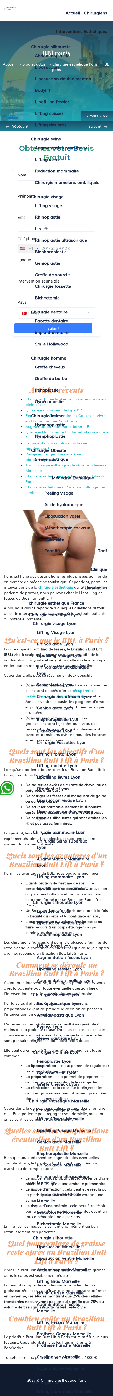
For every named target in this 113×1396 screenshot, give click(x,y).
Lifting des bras (50, 124)
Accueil (73, 12)
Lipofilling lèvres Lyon (58, 777)
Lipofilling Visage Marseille (64, 1130)
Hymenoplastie (50, 424)
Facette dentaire (51, 320)
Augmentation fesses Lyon (64, 957)
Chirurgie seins (46, 138)
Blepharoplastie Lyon (58, 719)
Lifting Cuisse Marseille (60, 1292)
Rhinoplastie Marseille (59, 1164)
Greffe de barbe (51, 378)
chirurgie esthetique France (56, 603)
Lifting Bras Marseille (58, 1281)
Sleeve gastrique (51, 459)
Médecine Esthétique (73, 477)
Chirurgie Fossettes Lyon (62, 742)
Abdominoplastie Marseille (64, 1269)
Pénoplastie (47, 390)
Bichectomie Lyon (55, 730)
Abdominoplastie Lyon (59, 934)
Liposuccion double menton (63, 78)
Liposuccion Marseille (58, 1246)
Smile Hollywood (51, 343)
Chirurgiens (95, 12)
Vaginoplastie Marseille (60, 1368)
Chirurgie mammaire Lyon (59, 832)
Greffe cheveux (50, 366)
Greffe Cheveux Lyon (58, 1084)
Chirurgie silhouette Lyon (58, 902)
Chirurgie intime (47, 415)
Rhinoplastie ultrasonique (61, 240)
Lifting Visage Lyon (56, 632)
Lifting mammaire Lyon (60, 876)
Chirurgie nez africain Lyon (64, 696)
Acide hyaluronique (63, 504)
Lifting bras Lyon (54, 945)
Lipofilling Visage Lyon (60, 655)
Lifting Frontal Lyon (56, 754)
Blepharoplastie (51, 251)
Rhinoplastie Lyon (55, 643)
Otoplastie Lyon (53, 788)
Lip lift (41, 228)
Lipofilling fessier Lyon (59, 968)
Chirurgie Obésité (48, 450)
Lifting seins (47, 159)
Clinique (99, 569)
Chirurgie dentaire (49, 311)
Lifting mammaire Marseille (65, 1391)
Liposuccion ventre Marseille (65, 1258)
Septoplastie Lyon (55, 684)
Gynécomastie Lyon (56, 1072)
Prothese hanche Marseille (63, 1345)
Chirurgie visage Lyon (54, 623)
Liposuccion (47, 67)
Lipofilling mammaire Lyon (64, 888)
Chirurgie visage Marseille (59, 1109)
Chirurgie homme (48, 358)
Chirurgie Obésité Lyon (56, 994)
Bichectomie (47, 297)
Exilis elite (54, 539)
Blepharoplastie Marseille (62, 1153)
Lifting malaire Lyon (57, 765)
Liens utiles (96, 587)
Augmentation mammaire (61, 147)
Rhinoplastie (47, 217)
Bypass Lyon (49, 1026)
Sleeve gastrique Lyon (59, 1038)
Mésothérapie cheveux (67, 527)
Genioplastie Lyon (55, 707)
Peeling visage (58, 493)
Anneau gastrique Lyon (60, 1015)
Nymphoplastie (50, 436)
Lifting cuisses (49, 113)
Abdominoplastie (52, 55)
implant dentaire (52, 332)
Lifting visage (48, 205)
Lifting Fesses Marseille (60, 1322)
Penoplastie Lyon (54, 1061)
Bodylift (42, 90)
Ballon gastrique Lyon (59, 1003)
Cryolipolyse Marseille (58, 1356)
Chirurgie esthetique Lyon (55, 614)
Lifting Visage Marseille (60, 1118)
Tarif (102, 550)
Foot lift (52, 550)
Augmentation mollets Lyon (65, 980)
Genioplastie (47, 263)
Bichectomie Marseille (59, 1223)
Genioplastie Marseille (59, 1141)
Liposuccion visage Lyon (61, 800)
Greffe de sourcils (52, 274)
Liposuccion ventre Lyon (61, 922)
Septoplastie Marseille (59, 1212)
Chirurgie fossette (53, 286)
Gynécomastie (49, 401)
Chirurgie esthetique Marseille (59, 1101)
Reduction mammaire (57, 170)
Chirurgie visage (47, 196)
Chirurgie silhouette (51, 46)
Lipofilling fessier (52, 101)
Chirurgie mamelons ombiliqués (67, 182)
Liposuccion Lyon (54, 911)
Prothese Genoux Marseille (64, 1333)
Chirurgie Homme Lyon (56, 1052)
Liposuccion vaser (62, 516)
